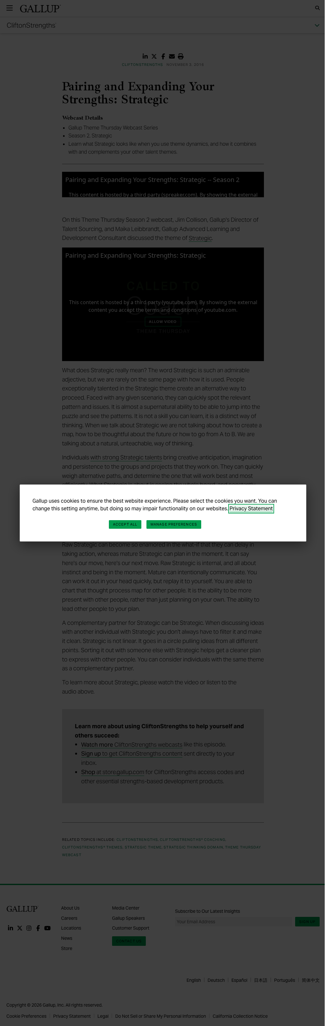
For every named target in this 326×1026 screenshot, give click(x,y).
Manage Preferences (174, 524)
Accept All (125, 524)
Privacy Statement (251, 508)
